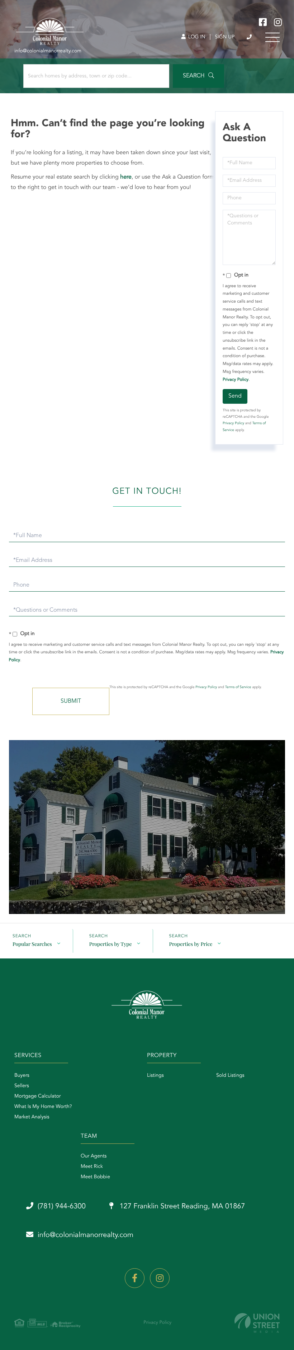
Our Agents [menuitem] (93, 1156)
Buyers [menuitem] (21, 1075)
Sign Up (224, 37)
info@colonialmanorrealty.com (85, 1235)
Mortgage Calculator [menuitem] (37, 1096)
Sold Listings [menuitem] (230, 1075)
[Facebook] (134, 1278)
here (126, 177)
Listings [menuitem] (155, 1075)
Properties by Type (110, 944)
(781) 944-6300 (250, 37)
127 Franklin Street (181, 1206)
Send (235, 396)
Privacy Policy (235, 380)
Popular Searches (32, 944)
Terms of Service (238, 687)
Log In (196, 37)
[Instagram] (160, 1278)
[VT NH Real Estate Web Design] (257, 1323)
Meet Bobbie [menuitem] (95, 1177)
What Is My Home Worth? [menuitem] (43, 1106)
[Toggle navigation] (272, 37)
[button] (198, 76)
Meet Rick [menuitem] (92, 1166)
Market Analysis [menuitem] (31, 1117)
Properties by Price (191, 944)
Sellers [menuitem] (21, 1086)
